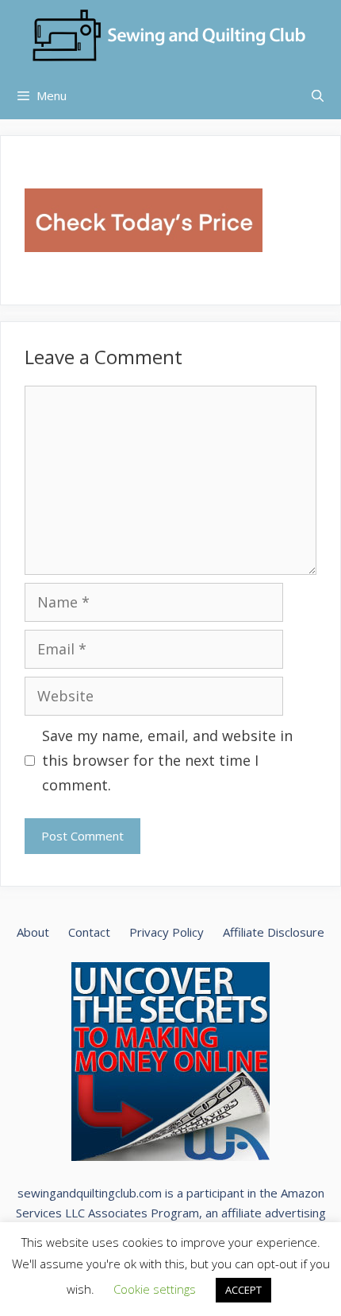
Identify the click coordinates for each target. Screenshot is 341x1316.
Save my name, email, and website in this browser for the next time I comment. (167, 760)
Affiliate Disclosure (273, 932)
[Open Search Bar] (317, 95)
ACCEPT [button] (243, 1290)
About (33, 932)
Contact (89, 932)
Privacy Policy (166, 932)
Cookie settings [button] (154, 1289)
